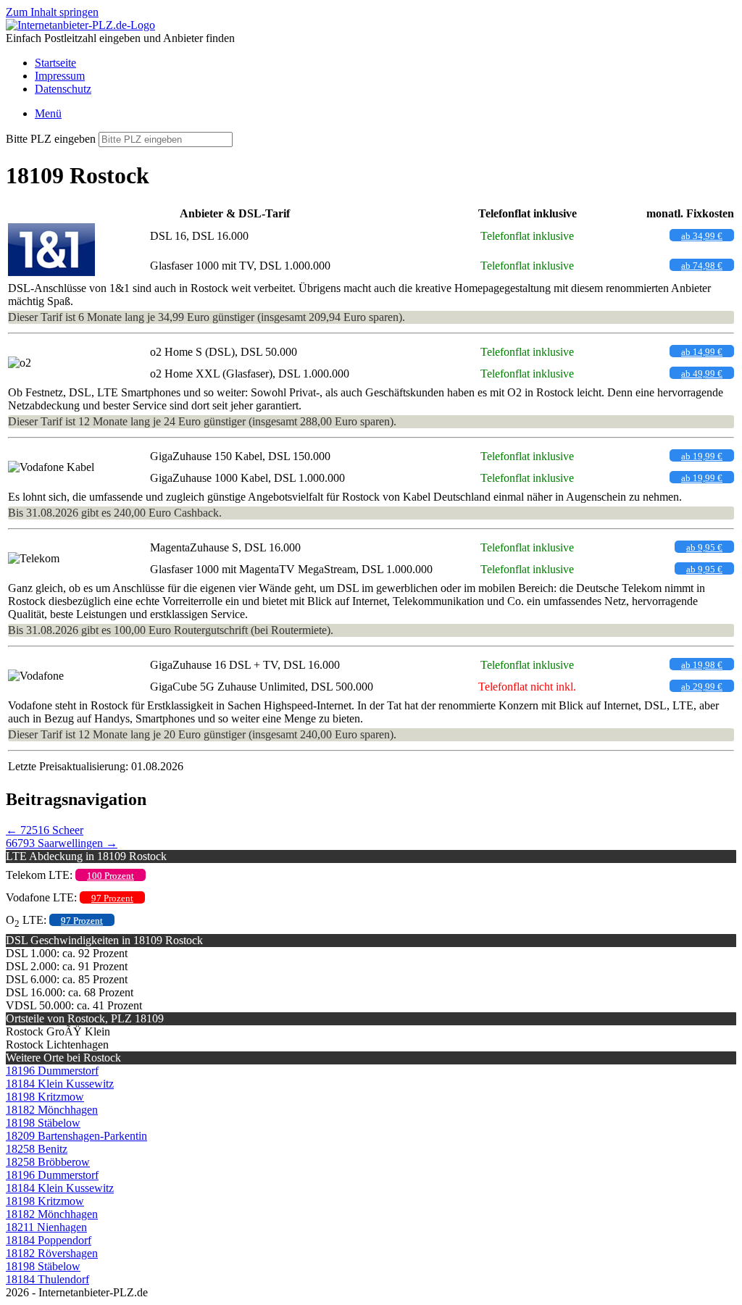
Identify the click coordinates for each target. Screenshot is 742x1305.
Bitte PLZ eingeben (51, 139)
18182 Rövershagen (52, 1253)
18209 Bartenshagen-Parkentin (76, 1136)
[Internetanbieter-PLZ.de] (80, 25)
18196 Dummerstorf (52, 1070)
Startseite (55, 63)
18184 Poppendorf (48, 1240)
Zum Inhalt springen (52, 12)
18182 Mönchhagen (52, 1110)
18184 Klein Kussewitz (60, 1083)
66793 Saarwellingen (61, 843)
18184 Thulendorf (47, 1279)
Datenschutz (63, 89)
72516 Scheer (44, 830)
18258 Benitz (36, 1149)
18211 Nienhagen (46, 1227)
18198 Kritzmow (45, 1097)
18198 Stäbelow (43, 1123)
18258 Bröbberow (48, 1162)
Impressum (60, 76)
